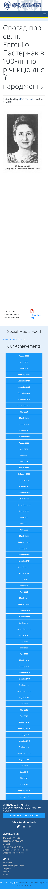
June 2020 (24, 647)
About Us (7, 862)
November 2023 (24, 436)
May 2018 (24, 778)
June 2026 (24, 368)
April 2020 (24, 654)
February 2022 (24, 542)
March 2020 (24, 660)
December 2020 (24, 610)
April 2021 (24, 592)
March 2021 (24, 598)
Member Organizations (13, 865)
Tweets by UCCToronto (14, 339)
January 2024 (24, 424)
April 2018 (24, 784)
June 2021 (24, 585)
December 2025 (24, 380)
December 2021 (24, 554)
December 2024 (24, 393)
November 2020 (24, 616)
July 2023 (24, 449)
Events (6, 871)
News (5, 874)
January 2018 (24, 796)
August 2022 (24, 511)
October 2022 (24, 498)
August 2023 (24, 443)
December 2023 (24, 430)
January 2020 (24, 666)
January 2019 (24, 734)
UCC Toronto (26, 99)
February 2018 (24, 790)
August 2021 (24, 573)
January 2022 (24, 548)
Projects (7, 868)
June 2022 (24, 517)
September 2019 (24, 691)
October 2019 (24, 685)
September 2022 (24, 505)
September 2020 (24, 629)
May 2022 (24, 523)
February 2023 (24, 474)
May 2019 (24, 710)
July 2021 (24, 579)
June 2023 (24, 455)
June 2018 (24, 772)
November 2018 (24, 741)
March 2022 (24, 536)
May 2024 (24, 412)
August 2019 (24, 697)
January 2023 (24, 480)
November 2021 (24, 561)
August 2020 (24, 635)
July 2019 (24, 703)
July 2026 (24, 362)
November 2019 (24, 679)
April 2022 (24, 530)
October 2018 (24, 747)
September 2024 (24, 405)
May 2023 (24, 461)
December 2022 (24, 486)
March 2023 (24, 467)
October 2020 (24, 623)
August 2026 (24, 356)
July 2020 (24, 641)
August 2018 (24, 759)
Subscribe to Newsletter (24, 815)
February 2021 (24, 604)
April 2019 (24, 716)
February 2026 (24, 374)
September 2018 (24, 753)
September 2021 (24, 567)
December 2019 (24, 672)
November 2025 (24, 387)
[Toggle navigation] (45, 14)
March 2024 (24, 418)
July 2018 (24, 765)
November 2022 (24, 492)
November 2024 (24, 399)
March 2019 (24, 722)
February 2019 (24, 728)
